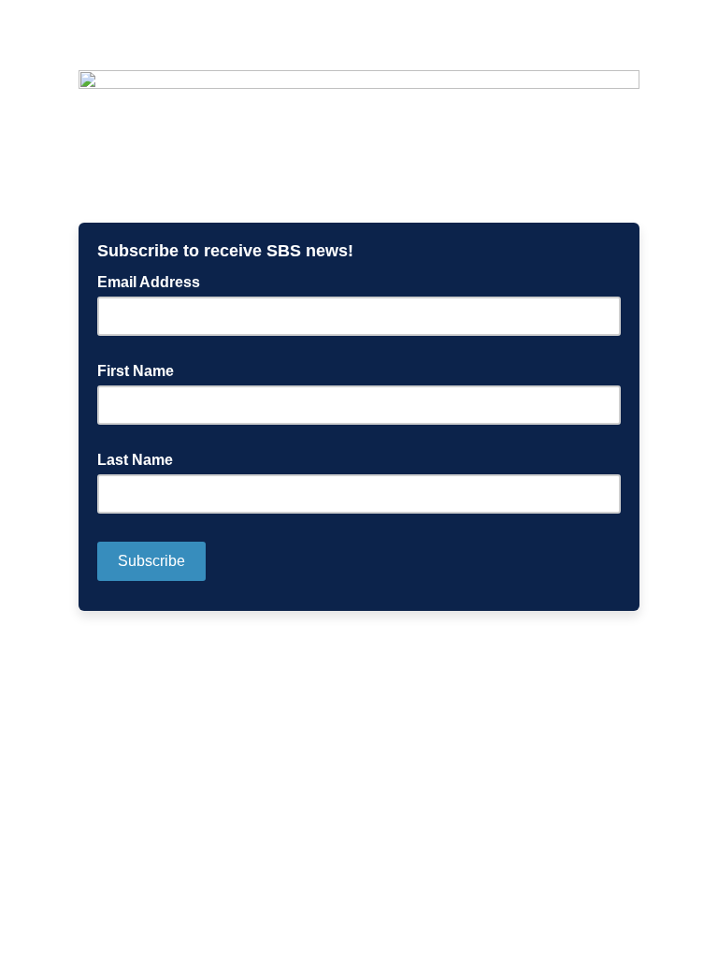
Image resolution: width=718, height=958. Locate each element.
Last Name (135, 460)
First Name (135, 371)
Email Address (154, 280)
